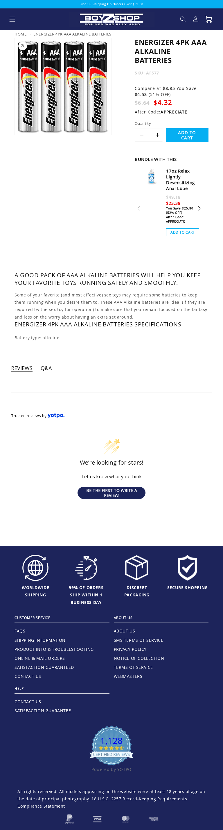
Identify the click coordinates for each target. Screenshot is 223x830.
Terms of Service (133, 667)
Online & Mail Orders (40, 658)
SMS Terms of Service (138, 640)
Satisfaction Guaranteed (44, 667)
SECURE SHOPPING (187, 587)
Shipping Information (40, 640)
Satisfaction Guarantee (43, 710)
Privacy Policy (130, 649)
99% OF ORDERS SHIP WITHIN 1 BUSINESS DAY (86, 595)
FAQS (20, 631)
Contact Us (28, 676)
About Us (124, 631)
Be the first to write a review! (111, 493)
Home (20, 34)
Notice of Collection (139, 658)
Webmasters (128, 676)
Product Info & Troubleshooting (54, 649)
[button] (12, 19)
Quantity (143, 123)
